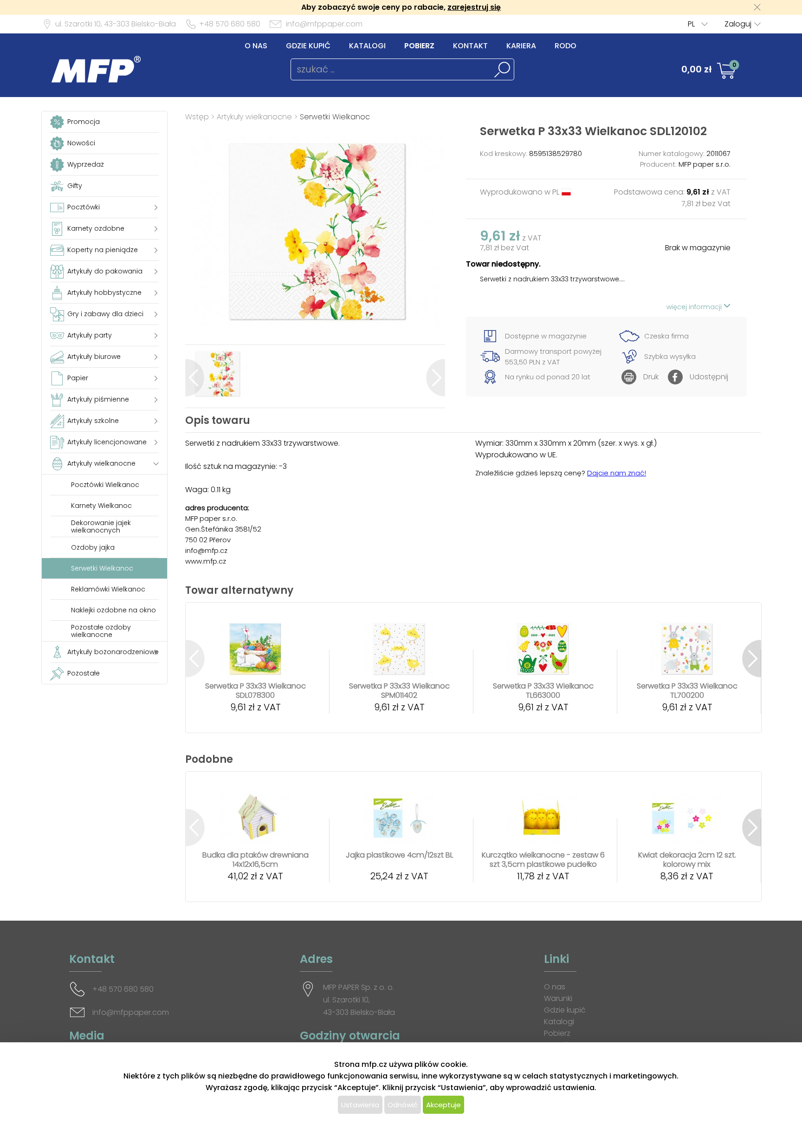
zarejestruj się (474, 7)
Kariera (521, 45)
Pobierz (419, 45)
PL (691, 24)
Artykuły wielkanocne (255, 116)
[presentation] (194, 377)
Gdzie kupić (308, 45)
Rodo (565, 45)
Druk (651, 376)
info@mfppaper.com (324, 24)
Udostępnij (709, 376)
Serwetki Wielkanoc (335, 116)
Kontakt (470, 45)
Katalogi (367, 45)
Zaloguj (737, 24)
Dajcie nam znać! (616, 473)
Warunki (558, 998)
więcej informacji (695, 307)
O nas (256, 45)
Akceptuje (443, 1105)
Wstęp (197, 116)
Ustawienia (360, 1105)
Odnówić (403, 1105)
